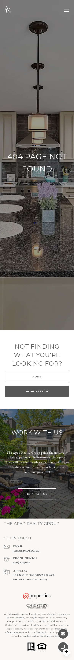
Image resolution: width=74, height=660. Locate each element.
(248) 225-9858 (21, 562)
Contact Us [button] (37, 494)
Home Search (37, 391)
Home (37, 376)
